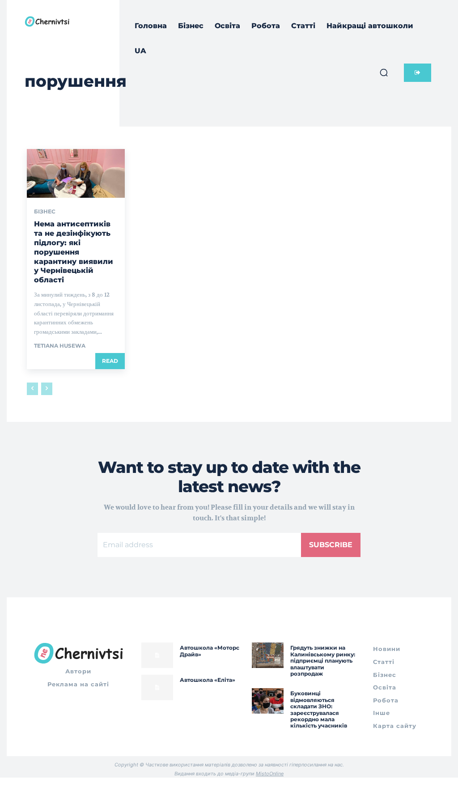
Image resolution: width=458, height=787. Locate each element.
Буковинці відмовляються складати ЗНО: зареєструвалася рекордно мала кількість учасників (318, 709)
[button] (384, 72)
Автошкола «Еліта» (207, 679)
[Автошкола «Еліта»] (157, 687)
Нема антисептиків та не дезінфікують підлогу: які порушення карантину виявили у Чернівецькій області (73, 252)
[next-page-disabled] (46, 389)
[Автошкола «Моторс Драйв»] (157, 655)
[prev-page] (32, 389)
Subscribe (330, 544)
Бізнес (44, 211)
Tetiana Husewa (59, 345)
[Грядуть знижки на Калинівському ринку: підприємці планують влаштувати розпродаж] (268, 655)
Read (110, 360)
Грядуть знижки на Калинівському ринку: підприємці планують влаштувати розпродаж (322, 660)
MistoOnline (270, 773)
